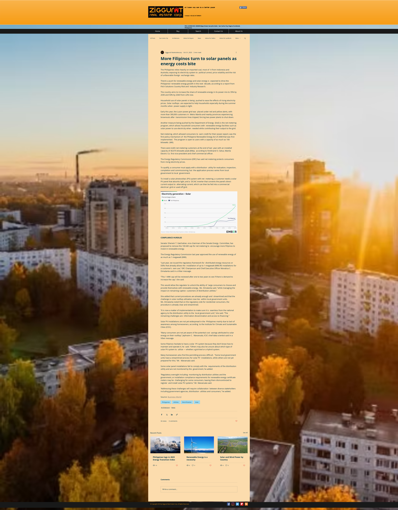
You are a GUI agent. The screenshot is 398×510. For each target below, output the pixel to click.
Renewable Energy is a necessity (197, 458)
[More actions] (236, 52)
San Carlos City (163, 38)
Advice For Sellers (210, 38)
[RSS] (246, 504)
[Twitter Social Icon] (237, 504)
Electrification (187, 402)
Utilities (176, 402)
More (237, 38)
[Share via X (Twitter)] (167, 415)
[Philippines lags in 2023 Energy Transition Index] (165, 444)
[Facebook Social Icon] (228, 504)
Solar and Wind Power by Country (231, 458)
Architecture (175, 38)
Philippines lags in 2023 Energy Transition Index (164, 458)
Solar (197, 402)
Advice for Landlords (225, 38)
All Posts (152, 38)
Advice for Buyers (188, 38)
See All (245, 433)
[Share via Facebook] (162, 415)
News (199, 38)
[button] (245, 38)
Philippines (166, 402)
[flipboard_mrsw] (241, 504)
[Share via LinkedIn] (172, 415)
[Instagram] (232, 504)
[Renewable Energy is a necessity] (199, 444)
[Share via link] (177, 415)
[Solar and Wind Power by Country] (233, 444)
